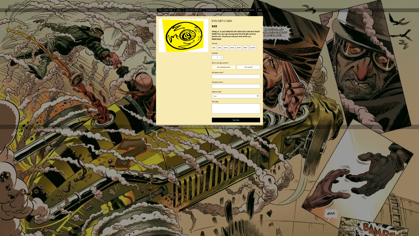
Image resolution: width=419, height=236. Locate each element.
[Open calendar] (258, 96)
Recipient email (218, 72)
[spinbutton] (217, 57)
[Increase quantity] (221, 57)
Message (215, 101)
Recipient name (217, 82)
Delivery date (216, 92)
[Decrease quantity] (213, 57)
